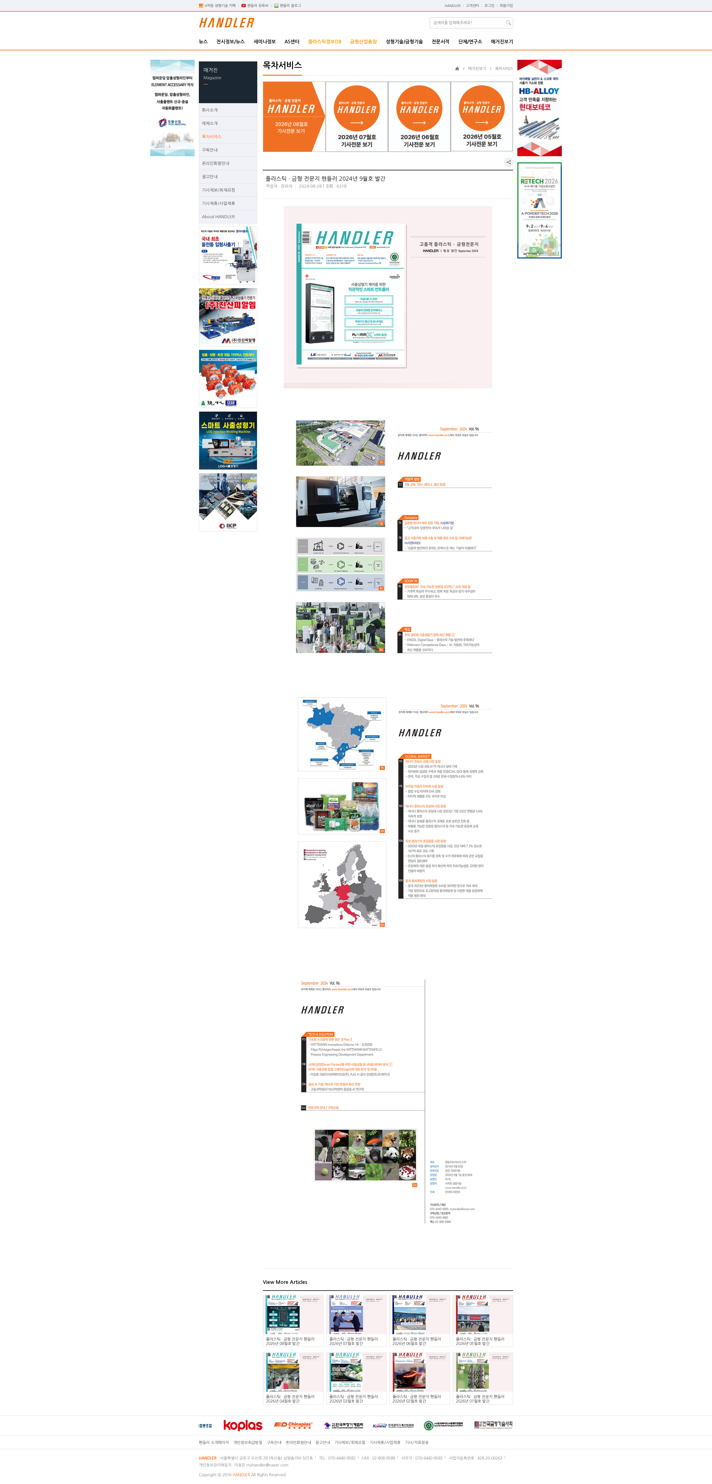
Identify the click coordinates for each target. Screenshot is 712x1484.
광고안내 (209, 177)
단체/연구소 (470, 41)
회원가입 (506, 6)
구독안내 (209, 150)
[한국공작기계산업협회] (348, 1426)
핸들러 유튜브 (257, 6)
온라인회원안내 (215, 163)
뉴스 (203, 41)
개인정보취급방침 (247, 1443)
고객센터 (472, 6)
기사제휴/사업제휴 (218, 203)
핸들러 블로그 (290, 6)
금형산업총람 (363, 41)
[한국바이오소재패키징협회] (398, 1426)
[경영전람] (498, 1426)
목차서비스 (211, 137)
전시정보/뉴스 (230, 41)
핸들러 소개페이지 (214, 1443)
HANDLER (453, 6)
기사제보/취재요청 (218, 190)
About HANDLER (218, 217)
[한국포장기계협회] (298, 1426)
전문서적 (440, 41)
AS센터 (292, 41)
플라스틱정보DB (325, 41)
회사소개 (209, 110)
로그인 (489, 6)
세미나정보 (265, 41)
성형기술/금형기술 (404, 41)
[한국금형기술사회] (448, 1425)
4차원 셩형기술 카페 (220, 6)
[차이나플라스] (247, 1426)
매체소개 (209, 123)
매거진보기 (502, 41)
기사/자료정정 (417, 1443)
